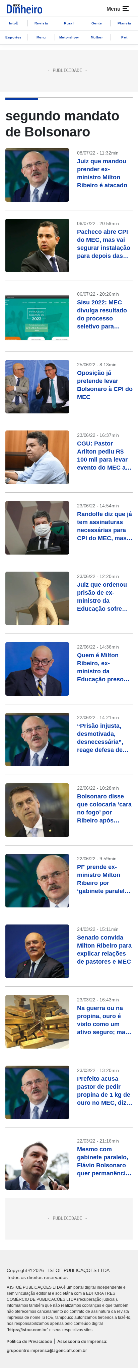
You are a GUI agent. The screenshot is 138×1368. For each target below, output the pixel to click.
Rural (69, 23)
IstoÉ (13, 23)
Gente (96, 23)
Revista (41, 23)
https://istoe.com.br (27, 1329)
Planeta (124, 23)
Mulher (97, 37)
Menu (41, 37)
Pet (124, 37)
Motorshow (69, 37)
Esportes (13, 37)
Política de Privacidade (29, 1341)
